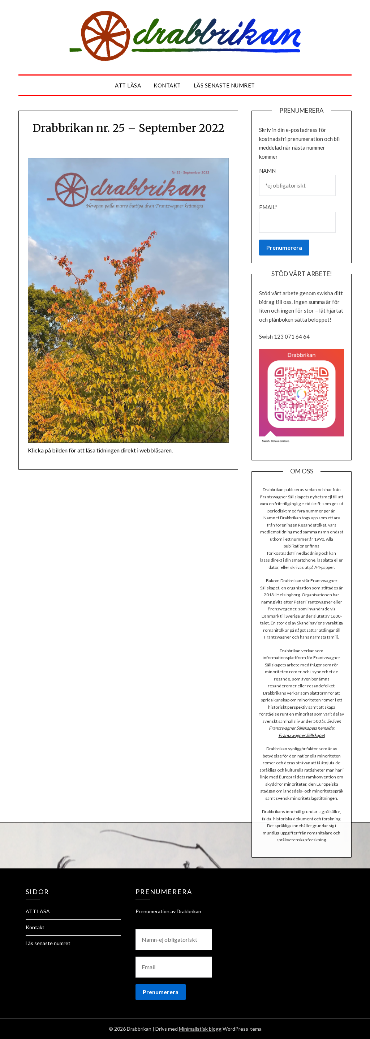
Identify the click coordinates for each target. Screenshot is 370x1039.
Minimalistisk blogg (200, 1029)
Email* (268, 207)
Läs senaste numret (224, 85)
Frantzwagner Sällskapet (302, 735)
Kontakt (167, 85)
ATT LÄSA (128, 85)
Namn (267, 170)
